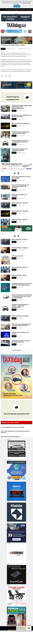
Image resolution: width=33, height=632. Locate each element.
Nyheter (3, 48)
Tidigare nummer (15, 9)
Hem (6, 9)
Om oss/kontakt (22, 9)
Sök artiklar (9, 9)
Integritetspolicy (29, 9)
